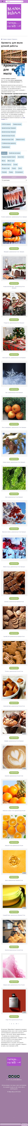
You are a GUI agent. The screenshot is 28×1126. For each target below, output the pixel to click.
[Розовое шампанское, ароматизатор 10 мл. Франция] (14, 198)
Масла (3, 161)
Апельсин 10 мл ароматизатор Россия (14, 845)
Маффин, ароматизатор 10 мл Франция (14, 741)
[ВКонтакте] (9, 1076)
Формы (11, 172)
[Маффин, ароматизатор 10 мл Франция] (14, 722)
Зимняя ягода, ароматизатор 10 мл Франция (14, 567)
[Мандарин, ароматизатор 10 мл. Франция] (14, 233)
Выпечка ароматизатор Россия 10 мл (14, 950)
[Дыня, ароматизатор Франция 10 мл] (14, 862)
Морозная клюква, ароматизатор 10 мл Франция (14, 532)
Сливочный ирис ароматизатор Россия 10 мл (14, 706)
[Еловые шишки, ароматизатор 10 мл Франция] (14, 443)
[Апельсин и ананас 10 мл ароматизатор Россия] (14, 792)
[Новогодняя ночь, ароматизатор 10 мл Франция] (14, 339)
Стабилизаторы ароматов (9, 143)
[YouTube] (18, 1076)
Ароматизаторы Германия (9, 128)
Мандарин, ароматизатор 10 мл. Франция (14, 252)
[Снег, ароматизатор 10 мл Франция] (14, 374)
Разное (14, 168)
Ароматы (4, 153)
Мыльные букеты (6, 164)
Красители (20, 157)
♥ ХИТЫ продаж (6, 124)
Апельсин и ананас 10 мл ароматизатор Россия (14, 810)
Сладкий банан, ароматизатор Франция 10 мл (14, 915)
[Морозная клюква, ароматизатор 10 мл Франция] (14, 513)
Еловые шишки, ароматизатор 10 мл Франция (14, 462)
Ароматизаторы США (7, 139)
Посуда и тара (5, 168)
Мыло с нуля (11, 161)
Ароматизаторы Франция (8, 132)
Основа (15, 164)
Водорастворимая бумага (8, 157)
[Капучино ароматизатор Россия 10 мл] (14, 757)
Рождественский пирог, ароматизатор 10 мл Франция (14, 287)
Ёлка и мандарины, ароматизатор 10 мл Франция (14, 427)
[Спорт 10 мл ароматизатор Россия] (14, 1001)
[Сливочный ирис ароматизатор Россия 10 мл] (14, 687)
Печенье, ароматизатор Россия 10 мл (14, 671)
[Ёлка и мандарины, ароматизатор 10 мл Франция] (14, 409)
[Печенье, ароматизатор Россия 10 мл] (14, 652)
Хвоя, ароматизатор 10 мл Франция (14, 497)
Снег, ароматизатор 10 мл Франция (14, 392)
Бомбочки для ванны (14, 153)
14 (16, 1024)
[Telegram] (12, 1076)
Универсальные (17, 124)
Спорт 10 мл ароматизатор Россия (14, 1020)
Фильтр (14, 177)
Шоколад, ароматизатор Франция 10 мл (14, 601)
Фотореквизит (19, 172)
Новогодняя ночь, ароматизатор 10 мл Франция (14, 357)
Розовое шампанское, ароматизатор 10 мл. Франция (14, 217)
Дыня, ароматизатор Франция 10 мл (14, 880)
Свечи (20, 168)
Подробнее (14, 213)
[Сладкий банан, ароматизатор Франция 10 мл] (14, 896)
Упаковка (4, 172)
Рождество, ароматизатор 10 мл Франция (14, 323)
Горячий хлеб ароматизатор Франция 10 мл (14, 636)
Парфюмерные (6, 147)
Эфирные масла (20, 139)
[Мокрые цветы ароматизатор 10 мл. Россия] (14, 966)
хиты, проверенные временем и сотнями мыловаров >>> (11, 81)
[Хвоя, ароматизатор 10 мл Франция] (14, 478)
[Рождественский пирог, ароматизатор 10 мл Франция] (14, 268)
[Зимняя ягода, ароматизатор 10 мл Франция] (14, 548)
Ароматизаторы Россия (8, 136)
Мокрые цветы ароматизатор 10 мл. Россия (14, 985)
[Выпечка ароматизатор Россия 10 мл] (14, 931)
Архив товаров (7, 39)
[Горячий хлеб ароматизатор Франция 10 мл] (14, 618)
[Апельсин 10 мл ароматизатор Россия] (14, 827)
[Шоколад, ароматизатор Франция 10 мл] (14, 583)
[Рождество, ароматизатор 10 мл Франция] (14, 304)
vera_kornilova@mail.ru (16, 1080)
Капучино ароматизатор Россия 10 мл (14, 776)
